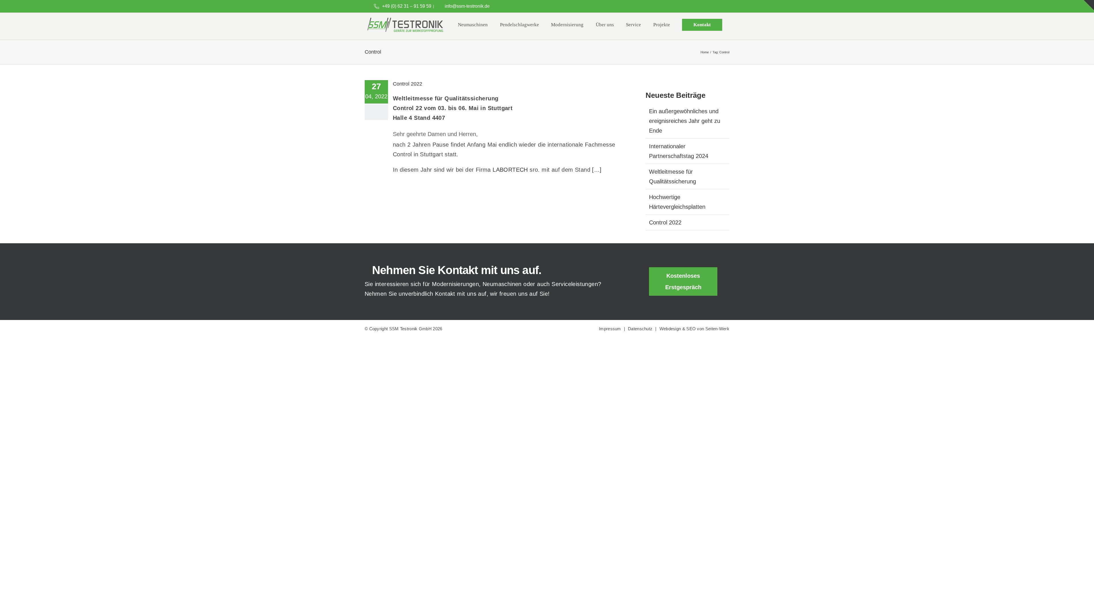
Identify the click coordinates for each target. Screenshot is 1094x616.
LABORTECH (511, 170)
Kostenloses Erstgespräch (683, 281)
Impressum (610, 328)
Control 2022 (407, 84)
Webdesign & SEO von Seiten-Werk (694, 328)
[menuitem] (473, 25)
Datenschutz (640, 328)
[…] (596, 170)
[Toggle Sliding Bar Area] (1089, 5)
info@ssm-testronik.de (467, 6)
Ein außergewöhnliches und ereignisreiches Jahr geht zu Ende (684, 121)
